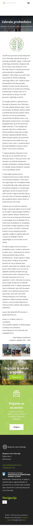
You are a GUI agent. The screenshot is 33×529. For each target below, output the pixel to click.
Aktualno (29, 26)
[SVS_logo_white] (14, 444)
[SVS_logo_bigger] (9, 2)
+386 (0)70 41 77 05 (8, 468)
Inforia (24, 520)
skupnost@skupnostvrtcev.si (11, 465)
